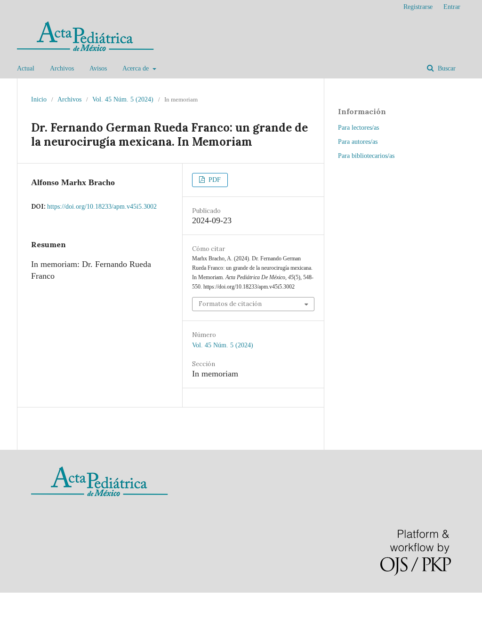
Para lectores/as (358, 127)
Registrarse (418, 6)
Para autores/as (358, 141)
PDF (214, 179)
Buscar (446, 68)
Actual (25, 68)
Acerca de (136, 68)
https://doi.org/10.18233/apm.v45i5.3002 (102, 206)
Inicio (39, 99)
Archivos (62, 68)
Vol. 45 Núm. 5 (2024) (122, 99)
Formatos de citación (230, 304)
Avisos (98, 68)
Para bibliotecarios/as (366, 155)
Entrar (451, 6)
